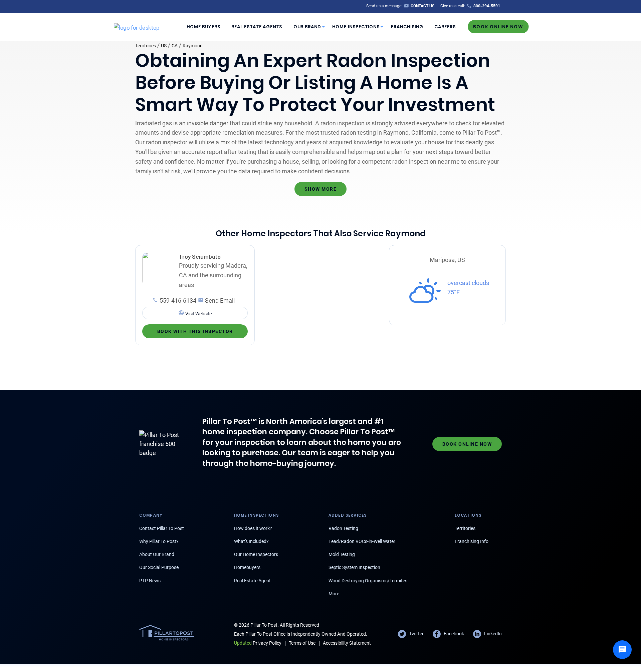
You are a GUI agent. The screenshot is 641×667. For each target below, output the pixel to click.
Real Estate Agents (256, 26)
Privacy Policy (257, 643)
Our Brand (307, 26)
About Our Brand (156, 554)
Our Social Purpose (159, 567)
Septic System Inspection (354, 567)
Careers (445, 26)
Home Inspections (356, 26)
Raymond (193, 45)
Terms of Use (302, 643)
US (164, 45)
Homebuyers (247, 567)
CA (175, 45)
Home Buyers (203, 26)
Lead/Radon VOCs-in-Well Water (362, 541)
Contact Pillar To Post (161, 528)
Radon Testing (343, 528)
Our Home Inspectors (256, 554)
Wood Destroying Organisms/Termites (368, 580)
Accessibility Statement (347, 643)
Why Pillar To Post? (159, 541)
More (334, 593)
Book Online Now (498, 26)
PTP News (150, 580)
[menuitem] (203, 26)
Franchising (407, 26)
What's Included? (251, 541)
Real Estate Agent (252, 580)
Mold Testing (342, 554)
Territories (145, 45)
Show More (320, 189)
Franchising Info (471, 541)
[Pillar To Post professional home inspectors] (137, 26)
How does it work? (253, 528)
